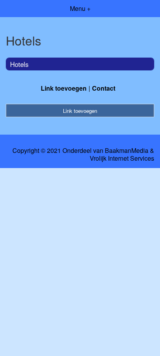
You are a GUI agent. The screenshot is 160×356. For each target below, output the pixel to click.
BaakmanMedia (126, 150)
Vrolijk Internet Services (122, 158)
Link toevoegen (64, 88)
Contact (103, 88)
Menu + (80, 8)
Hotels (19, 64)
